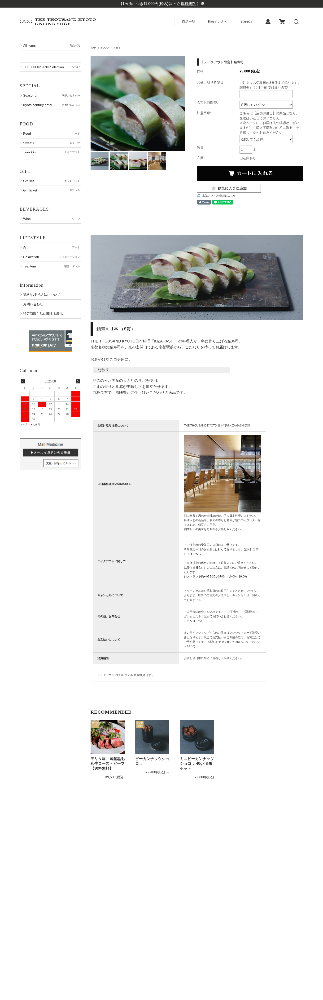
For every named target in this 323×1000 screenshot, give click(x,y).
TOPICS (246, 21)
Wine (51, 219)
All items (51, 45)
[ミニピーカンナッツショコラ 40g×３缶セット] (197, 737)
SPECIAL (30, 85)
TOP (93, 47)
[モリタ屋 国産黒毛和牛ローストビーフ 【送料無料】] (108, 737)
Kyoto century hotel (51, 105)
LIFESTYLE (33, 237)
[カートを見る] (282, 22)
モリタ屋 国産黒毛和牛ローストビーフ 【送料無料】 (108, 764)
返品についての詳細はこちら (219, 195)
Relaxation (51, 257)
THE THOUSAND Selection (51, 67)
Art (51, 247)
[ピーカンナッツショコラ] (152, 737)
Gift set (51, 181)
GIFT (25, 171)
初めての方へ (217, 21)
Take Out (51, 152)
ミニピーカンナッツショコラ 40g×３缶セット (197, 764)
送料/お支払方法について (42, 295)
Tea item (51, 266)
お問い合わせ (33, 304)
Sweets (51, 143)
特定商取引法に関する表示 (43, 314)
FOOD (105, 47)
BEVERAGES (34, 209)
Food (117, 47)
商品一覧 (188, 21)
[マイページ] (268, 22)
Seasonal (51, 95)
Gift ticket (51, 190)
